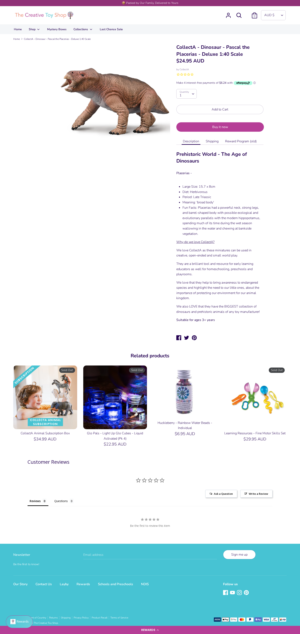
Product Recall (99, 617)
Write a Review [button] (258, 494)
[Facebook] (226, 593)
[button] (150, 630)
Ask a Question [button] (223, 494)
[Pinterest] (247, 593)
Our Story (20, 584)
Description (191, 141)
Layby (64, 584)
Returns (53, 617)
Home (18, 29)
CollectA (184, 69)
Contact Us (44, 584)
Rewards (83, 584)
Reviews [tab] (35, 501)
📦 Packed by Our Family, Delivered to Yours (150, 3)
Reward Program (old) (241, 141)
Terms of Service (119, 617)
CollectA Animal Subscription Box (45, 433)
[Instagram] (240, 593)
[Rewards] (19, 622)
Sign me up (239, 554)
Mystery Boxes (57, 29)
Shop (32, 29)
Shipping (212, 141)
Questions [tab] (61, 501)
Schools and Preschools (115, 584)
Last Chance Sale (111, 29)
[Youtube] (233, 593)
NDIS (145, 584)
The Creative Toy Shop (46, 623)
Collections (81, 29)
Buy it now (220, 127)
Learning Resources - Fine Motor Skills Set (255, 433)
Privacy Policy (81, 617)
